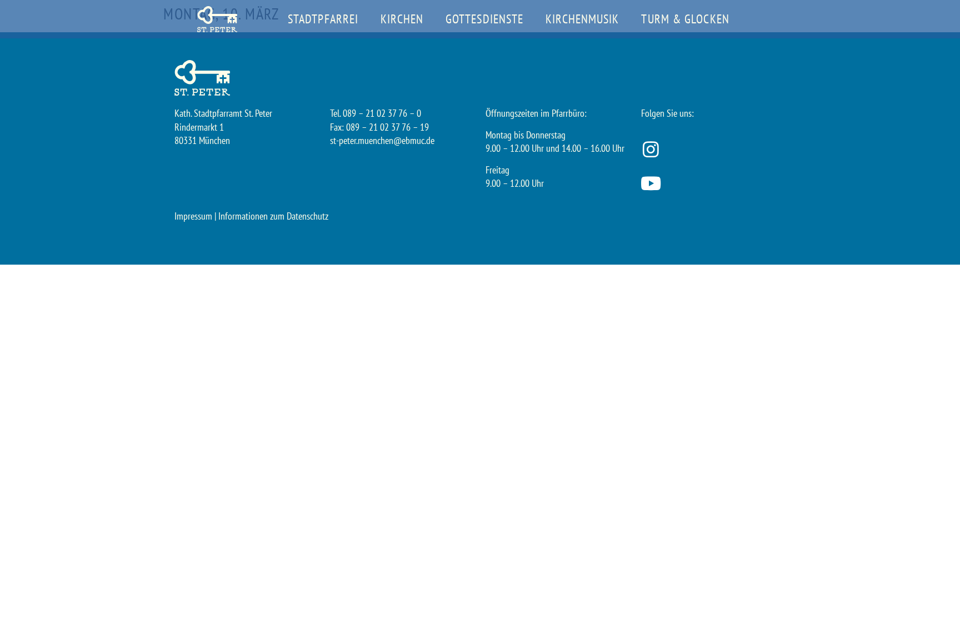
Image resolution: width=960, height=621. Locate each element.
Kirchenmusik (582, 19)
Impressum (193, 216)
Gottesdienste (484, 19)
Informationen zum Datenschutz (273, 216)
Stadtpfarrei (323, 19)
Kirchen (402, 19)
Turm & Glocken (685, 19)
